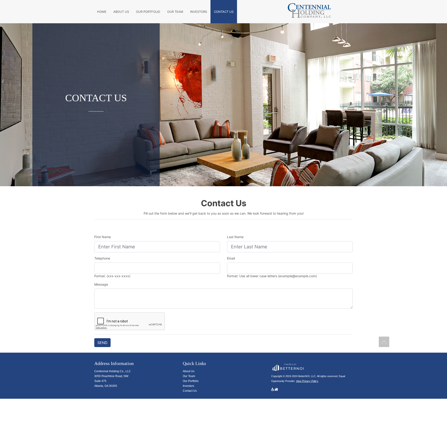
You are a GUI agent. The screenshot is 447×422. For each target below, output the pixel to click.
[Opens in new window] (287, 366)
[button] (384, 342)
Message (101, 284)
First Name (102, 237)
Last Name (235, 237)
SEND (102, 342)
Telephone (102, 258)
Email (231, 258)
